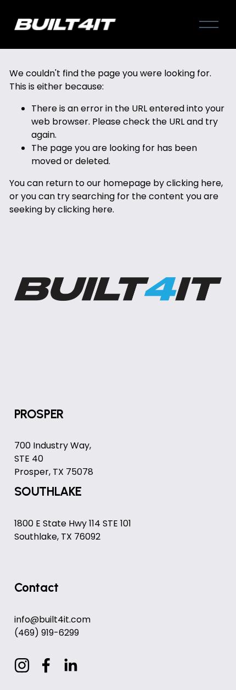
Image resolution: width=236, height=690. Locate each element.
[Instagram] (22, 665)
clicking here (193, 183)
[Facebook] (46, 665)
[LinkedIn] (70, 665)
